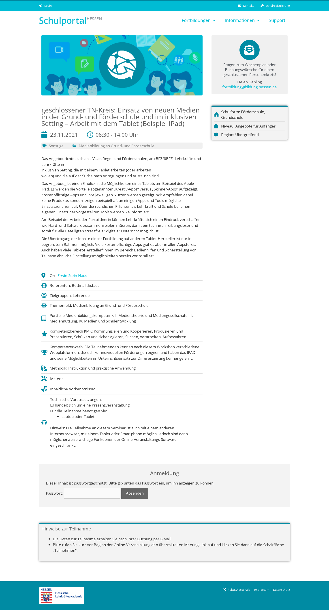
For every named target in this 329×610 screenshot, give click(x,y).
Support (277, 20)
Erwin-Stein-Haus (72, 275)
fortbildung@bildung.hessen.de (249, 86)
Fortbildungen (196, 20)
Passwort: (55, 493)
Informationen (240, 20)
